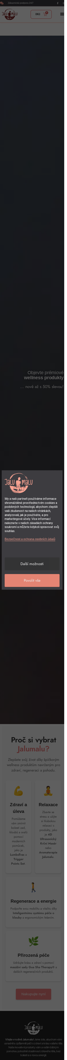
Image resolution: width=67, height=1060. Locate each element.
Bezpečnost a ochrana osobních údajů (30, 539)
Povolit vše (32, 580)
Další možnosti (32, 564)
